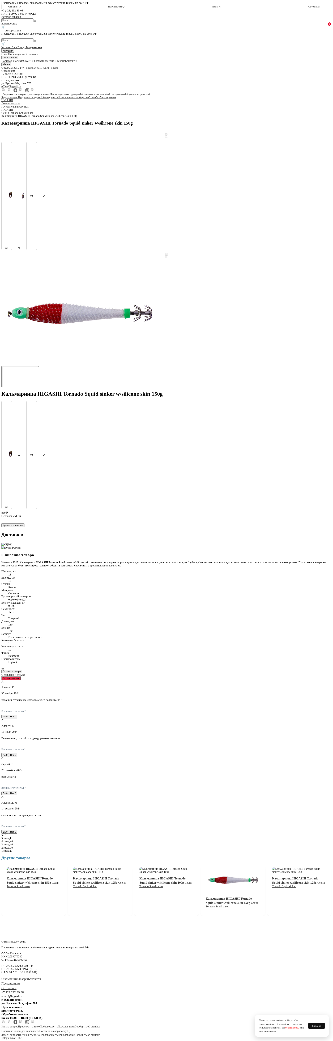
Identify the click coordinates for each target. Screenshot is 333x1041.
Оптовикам (314, 6)
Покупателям (115, 6)
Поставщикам (16, 54)
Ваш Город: (27, 47)
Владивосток (9, 23)
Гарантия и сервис (54, 60)
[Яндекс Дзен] (15, 90)
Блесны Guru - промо (45, 67)
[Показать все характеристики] (2, 668)
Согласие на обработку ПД (55, 1031)
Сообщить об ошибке (87, 97)
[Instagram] (27, 90)
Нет (13, 716)
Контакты (71, 60)
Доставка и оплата (12, 60)
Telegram (6, 1037)
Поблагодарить (49, 97)
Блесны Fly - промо (22, 67)
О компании (9, 979)
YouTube (17, 1037)
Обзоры (6, 67)
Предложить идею (29, 97)
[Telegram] (3, 90)
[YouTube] (33, 90)
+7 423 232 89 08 (12, 992)
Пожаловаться (66, 97)
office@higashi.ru (11, 86)
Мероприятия (108, 97)
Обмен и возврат (33, 60)
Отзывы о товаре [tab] (12, 671)
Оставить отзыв (11, 678)
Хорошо (316, 1025)
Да (5, 716)
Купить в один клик (13, 525)
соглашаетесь (292, 1027)
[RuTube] (21, 90)
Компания (13, 6)
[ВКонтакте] (9, 90)
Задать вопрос (9, 97)
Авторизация (13, 30)
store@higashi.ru (12, 996)
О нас (4, 54)
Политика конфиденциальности (20, 1031)
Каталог (6, 47)
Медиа (215, 6)
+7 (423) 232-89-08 (12, 10)
